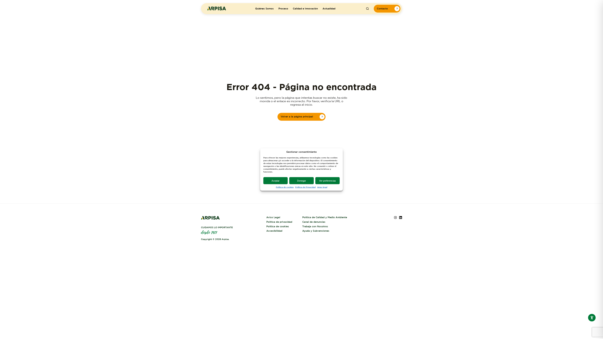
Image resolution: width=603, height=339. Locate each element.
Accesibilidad (274, 231)
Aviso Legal (273, 217)
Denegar (301, 180)
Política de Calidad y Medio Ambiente (324, 217)
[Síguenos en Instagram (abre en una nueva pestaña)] (395, 218)
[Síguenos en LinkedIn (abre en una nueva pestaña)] (400, 218)
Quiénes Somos (264, 9)
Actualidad (329, 9)
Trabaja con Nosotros (315, 226)
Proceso (283, 9)
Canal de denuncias (313, 222)
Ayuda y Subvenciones (315, 231)
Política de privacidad (279, 222)
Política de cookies (285, 187)
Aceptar (276, 180)
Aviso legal (322, 187)
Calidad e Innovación (305, 9)
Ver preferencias (327, 180)
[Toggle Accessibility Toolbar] (592, 318)
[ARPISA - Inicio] (216, 9)
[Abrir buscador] (367, 8)
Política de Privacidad (305, 187)
